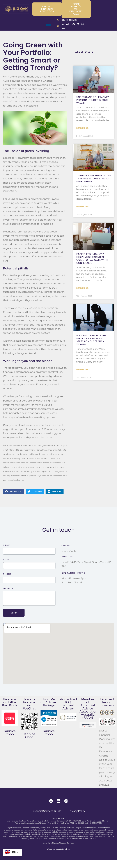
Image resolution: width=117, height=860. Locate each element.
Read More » (83, 128)
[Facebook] (73, 24)
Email (6, 559)
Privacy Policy (77, 811)
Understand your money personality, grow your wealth (92, 100)
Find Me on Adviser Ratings (49, 702)
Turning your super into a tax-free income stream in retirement (93, 178)
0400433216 (69, 550)
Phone (7, 574)
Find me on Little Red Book (9, 702)
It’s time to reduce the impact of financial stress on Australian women (91, 340)
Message (8, 588)
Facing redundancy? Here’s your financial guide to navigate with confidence (92, 258)
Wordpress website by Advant (58, 849)
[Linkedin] (78, 24)
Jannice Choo (49, 732)
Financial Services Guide (46, 811)
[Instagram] (82, 24)
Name (6, 545)
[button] (48, 24)
